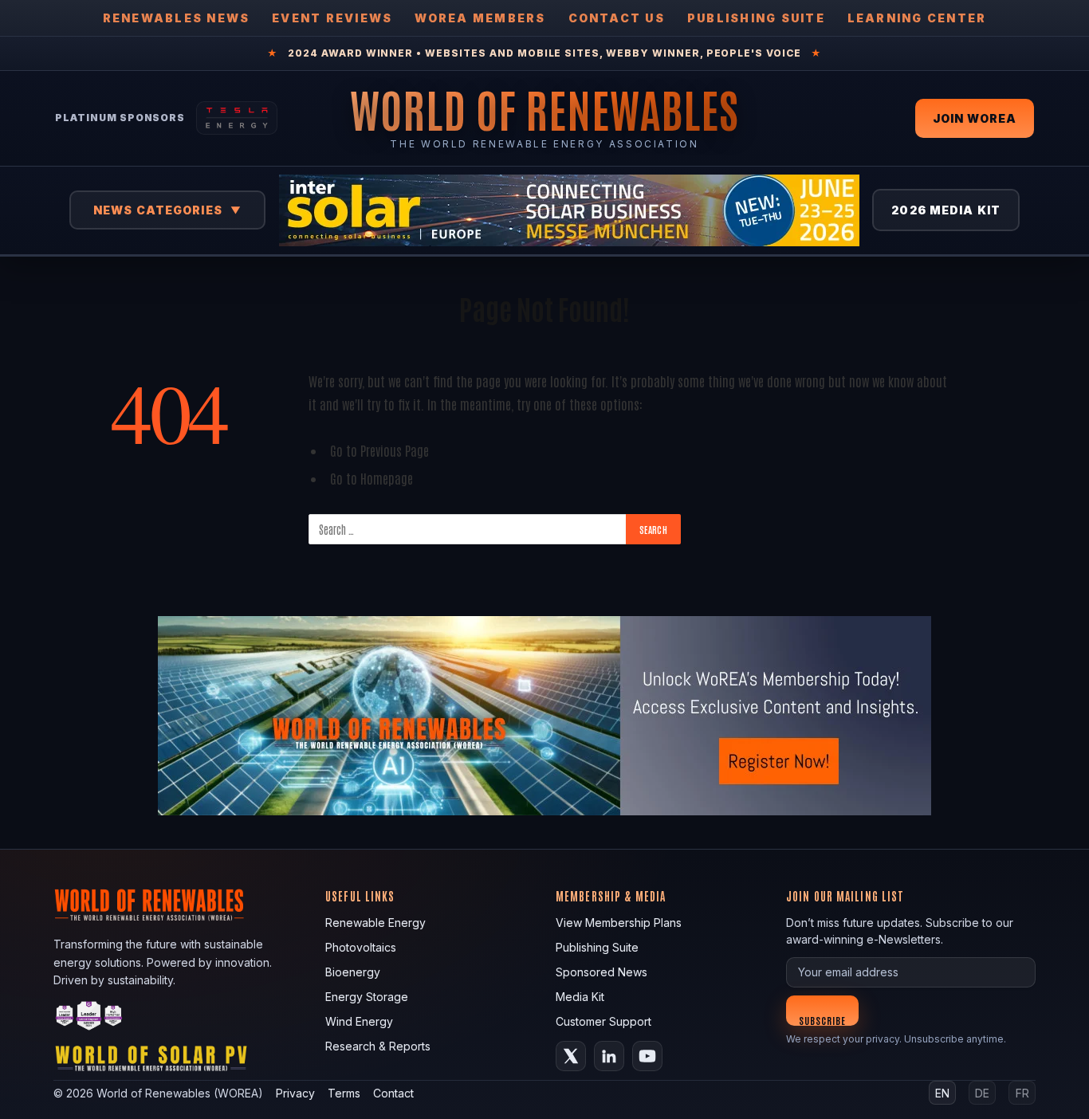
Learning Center (917, 18)
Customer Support (603, 1021)
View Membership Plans (619, 922)
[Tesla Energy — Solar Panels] (236, 118)
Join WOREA (974, 118)
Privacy (295, 1093)
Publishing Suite (756, 18)
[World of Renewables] (89, 1018)
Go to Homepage (371, 477)
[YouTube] (647, 1056)
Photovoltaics (360, 947)
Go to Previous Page (379, 450)
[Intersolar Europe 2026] (569, 210)
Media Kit (580, 996)
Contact (393, 1093)
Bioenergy (352, 972)
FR (1022, 1093)
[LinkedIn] (609, 1056)
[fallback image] (544, 715)
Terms (344, 1093)
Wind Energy (359, 1021)
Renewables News (176, 18)
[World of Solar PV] (151, 1062)
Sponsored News (601, 972)
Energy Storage (366, 996)
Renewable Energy (375, 922)
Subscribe (822, 1020)
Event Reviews (332, 18)
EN (942, 1093)
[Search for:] (468, 529)
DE (982, 1093)
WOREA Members (480, 18)
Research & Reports (377, 1046)
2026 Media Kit (946, 210)
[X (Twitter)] (571, 1056)
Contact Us (616, 18)
